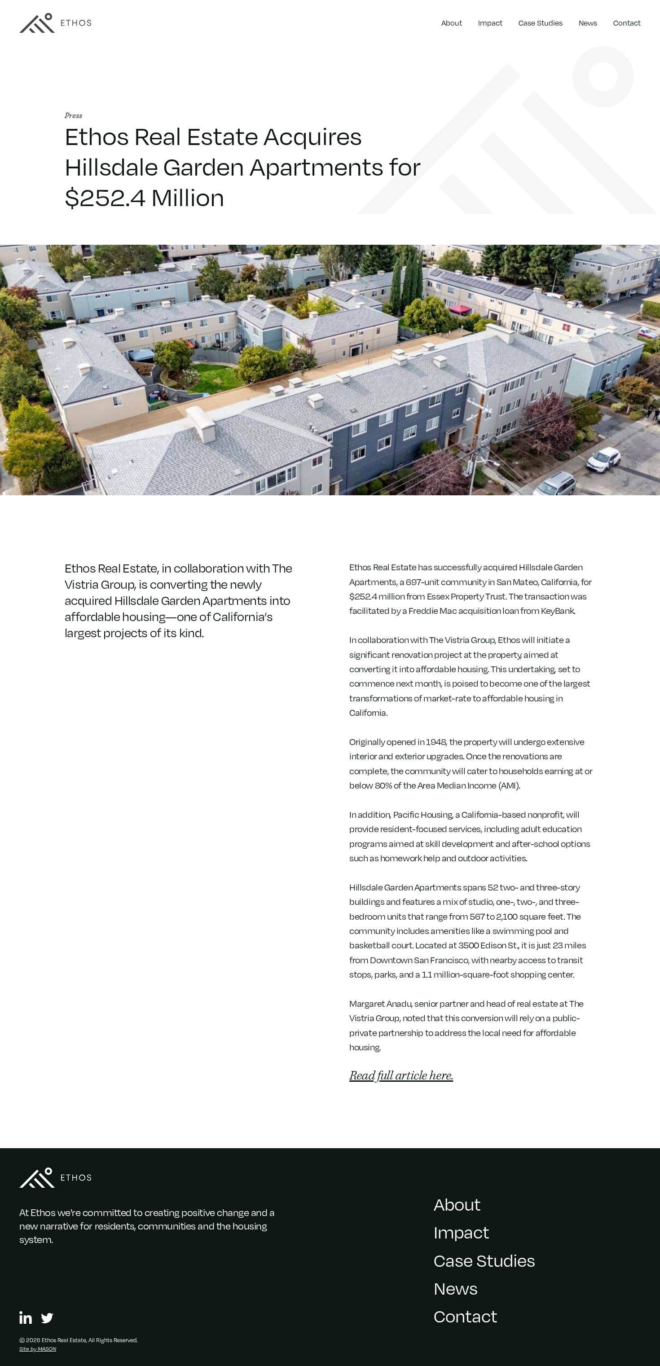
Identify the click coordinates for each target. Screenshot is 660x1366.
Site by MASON (37, 1348)
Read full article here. (401, 1075)
